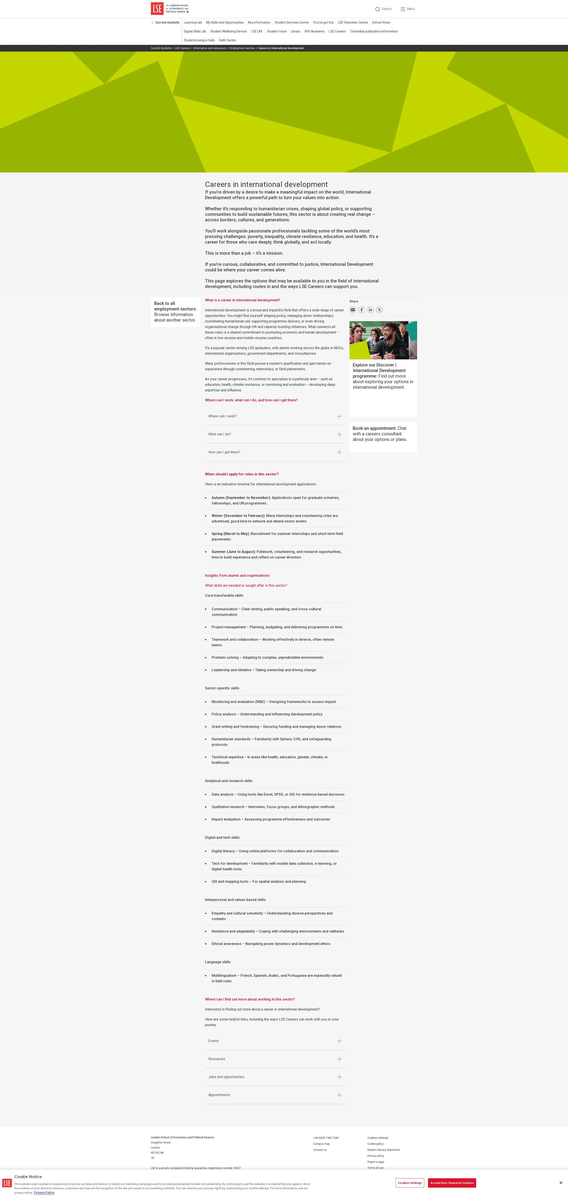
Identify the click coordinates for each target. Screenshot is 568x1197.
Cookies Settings (377, 1137)
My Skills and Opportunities (225, 22)
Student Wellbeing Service (228, 31)
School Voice (381, 22)
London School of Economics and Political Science (169, 9)
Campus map (321, 1143)
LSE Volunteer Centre (353, 22)
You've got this (323, 22)
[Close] (561, 1183)
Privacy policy (375, 1155)
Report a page (375, 1161)
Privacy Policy (44, 1192)
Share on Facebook (361, 309)
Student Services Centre (292, 22)
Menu (411, 9)
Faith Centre (227, 40)
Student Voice (277, 31)
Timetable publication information (374, 31)
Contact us (320, 1149)
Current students (167, 22)
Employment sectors (242, 48)
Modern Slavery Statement (383, 1149)
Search (387, 9)
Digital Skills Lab (195, 31)
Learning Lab (193, 22)
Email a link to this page (352, 309)
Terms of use (375, 1167)
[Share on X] (379, 309)
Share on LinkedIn (370, 309)
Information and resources (209, 48)
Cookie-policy (375, 1143)
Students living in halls (199, 40)
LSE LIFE (257, 31)
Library (295, 31)
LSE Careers (337, 31)
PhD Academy (315, 31)
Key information (259, 22)
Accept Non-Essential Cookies (452, 1183)
